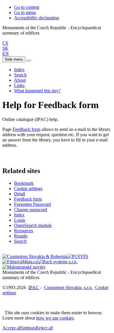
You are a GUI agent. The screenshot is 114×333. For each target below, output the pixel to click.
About (20, 80)
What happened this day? (37, 90)
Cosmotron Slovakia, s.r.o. (68, 287)
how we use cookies (55, 317)
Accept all (11, 327)
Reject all (44, 327)
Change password (30, 209)
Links (19, 85)
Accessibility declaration (36, 17)
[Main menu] (28, 61)
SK (5, 48)
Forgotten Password (32, 204)
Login (19, 220)
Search (20, 74)
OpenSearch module (33, 225)
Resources (23, 230)
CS (5, 42)
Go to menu (25, 12)
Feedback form (26, 129)
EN (5, 53)
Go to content (26, 7)
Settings (28, 327)
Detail (19, 193)
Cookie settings (28, 188)
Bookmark (24, 183)
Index (19, 69)
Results (20, 235)
